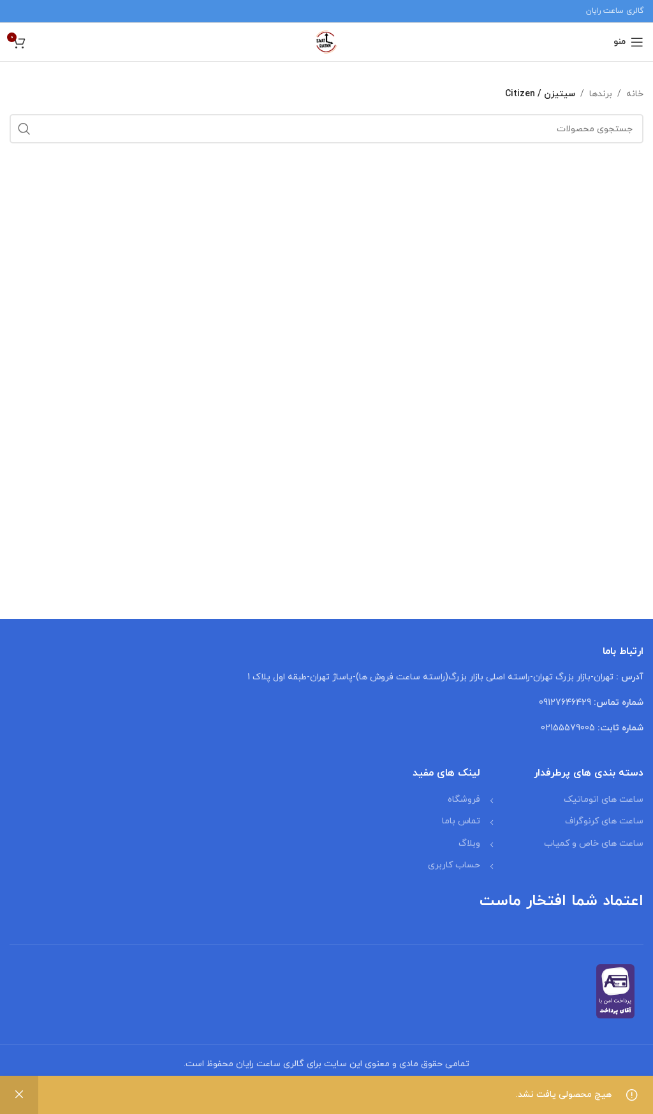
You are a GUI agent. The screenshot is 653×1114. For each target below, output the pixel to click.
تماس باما (461, 821)
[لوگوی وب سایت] (326, 41)
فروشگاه (464, 799)
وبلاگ (469, 843)
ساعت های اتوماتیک (603, 799)
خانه (634, 94)
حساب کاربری (454, 865)
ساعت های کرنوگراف (604, 821)
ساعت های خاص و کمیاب (593, 843)
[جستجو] (24, 128)
